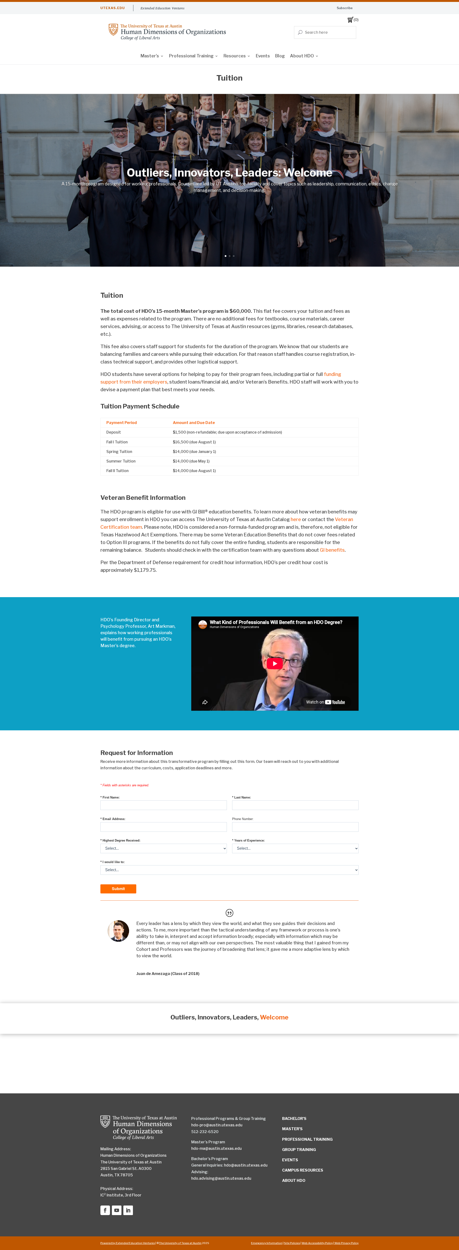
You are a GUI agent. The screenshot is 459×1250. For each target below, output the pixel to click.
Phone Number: (243, 819)
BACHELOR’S (294, 1118)
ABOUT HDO (293, 1180)
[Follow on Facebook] (105, 1210)
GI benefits (332, 550)
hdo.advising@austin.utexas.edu (221, 1178)
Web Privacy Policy (346, 1243)
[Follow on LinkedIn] (128, 1210)
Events (263, 56)
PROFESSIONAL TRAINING (307, 1139)
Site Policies (292, 1243)
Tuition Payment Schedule (140, 406)
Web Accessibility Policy (317, 1243)
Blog (280, 56)
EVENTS (290, 1160)
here (296, 519)
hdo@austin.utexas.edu (246, 1165)
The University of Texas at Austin (180, 1243)
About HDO (302, 56)
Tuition (111, 295)
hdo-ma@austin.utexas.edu (216, 1148)
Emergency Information (266, 1243)
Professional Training (191, 56)
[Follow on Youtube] (116, 1210)
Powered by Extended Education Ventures (127, 1243)
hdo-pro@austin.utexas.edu (216, 1125)
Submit (118, 888)
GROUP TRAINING (299, 1149)
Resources (235, 56)
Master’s (150, 56)
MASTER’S (292, 1129)
